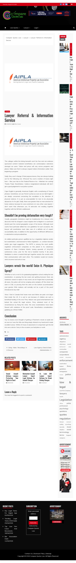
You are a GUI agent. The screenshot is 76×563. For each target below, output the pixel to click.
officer (61, 403)
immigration (63, 371)
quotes (63, 414)
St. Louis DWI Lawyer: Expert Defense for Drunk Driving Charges (45, 376)
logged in (16, 395)
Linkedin (43, 339)
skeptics (62, 429)
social (69, 429)
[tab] (63, 36)
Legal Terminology (70, 218)
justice (68, 374)
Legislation (66, 399)
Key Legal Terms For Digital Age (71, 65)
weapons (62, 438)
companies (64, 352)
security (62, 427)
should (69, 427)
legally (61, 396)
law (8, 332)
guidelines (63, 369)
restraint (68, 422)
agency (63, 339)
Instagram (63, 4)
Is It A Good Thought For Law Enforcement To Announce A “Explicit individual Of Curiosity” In (71, 175)
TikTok (69, 4)
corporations (64, 355)
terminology (64, 432)
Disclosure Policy (39, 554)
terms (62, 435)
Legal (36, 28)
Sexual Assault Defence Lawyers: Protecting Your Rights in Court (12, 376)
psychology (64, 408)
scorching (68, 424)
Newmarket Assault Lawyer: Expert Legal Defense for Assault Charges (29, 376)
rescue (62, 422)
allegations (63, 341)
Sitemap (48, 554)
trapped (68, 435)
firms (69, 366)
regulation (65, 418)
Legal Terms (70, 49)
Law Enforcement (70, 140)
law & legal (65, 384)
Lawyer (26, 28)
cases (69, 346)
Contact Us (28, 554)
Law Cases (70, 89)
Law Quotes (14, 28)
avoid (69, 344)
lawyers (63, 393)
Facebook (61, 4)
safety (61, 424)
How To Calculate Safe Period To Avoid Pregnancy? (71, 242)
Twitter (66, 4)
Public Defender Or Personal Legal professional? (71, 110)
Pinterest (72, 4)
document (68, 357)
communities (63, 349)
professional (64, 406)
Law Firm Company (65, 390)
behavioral (62, 346)
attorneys (63, 344)
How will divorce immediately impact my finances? (71, 291)
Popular (63, 36)
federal (61, 366)
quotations (63, 411)
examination (63, 363)
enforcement (66, 360)
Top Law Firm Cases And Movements (11, 528)
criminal (61, 357)
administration (64, 336)
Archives (62, 322)
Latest (62, 39)
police (69, 403)
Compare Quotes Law (13, 38)
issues (61, 374)
